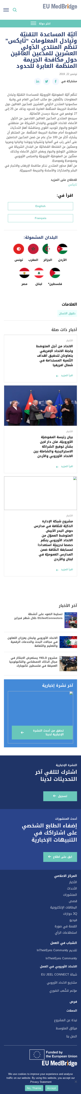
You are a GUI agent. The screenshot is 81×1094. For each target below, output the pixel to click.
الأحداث (72, 888)
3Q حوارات (70, 914)
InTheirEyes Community (61, 958)
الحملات (71, 1010)
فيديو (73, 920)
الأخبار (73, 882)
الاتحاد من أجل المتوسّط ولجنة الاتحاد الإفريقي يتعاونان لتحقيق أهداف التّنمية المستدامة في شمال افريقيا (54, 355)
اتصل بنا (71, 1036)
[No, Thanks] (76, 1082)
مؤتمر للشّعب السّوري (63, 990)
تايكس (72, 184)
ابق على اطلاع (62, 857)
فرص (73, 1002)
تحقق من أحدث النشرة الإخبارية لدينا (48, 732)
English (40, 206)
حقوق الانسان (67, 313)
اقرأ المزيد (67, 375)
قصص (73, 901)
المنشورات (70, 895)
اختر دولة (44, 23)
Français (40, 218)
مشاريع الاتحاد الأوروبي (62, 982)
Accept (51, 1088)
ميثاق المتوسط (66, 1028)
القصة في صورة (66, 926)
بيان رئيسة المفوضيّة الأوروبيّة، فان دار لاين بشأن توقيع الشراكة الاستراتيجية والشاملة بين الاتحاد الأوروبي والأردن (53, 446)
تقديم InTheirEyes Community (57, 950)
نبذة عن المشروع (65, 1020)
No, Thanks (34, 1088)
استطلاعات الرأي (66, 933)
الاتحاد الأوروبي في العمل (58, 966)
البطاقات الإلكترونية (63, 907)
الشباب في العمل (63, 943)
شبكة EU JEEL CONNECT (59, 974)
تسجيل (62, 796)
